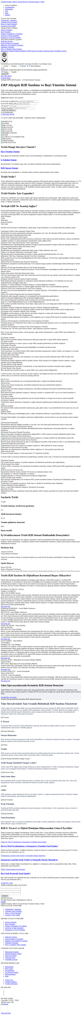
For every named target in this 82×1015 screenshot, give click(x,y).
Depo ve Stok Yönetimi (9, 24)
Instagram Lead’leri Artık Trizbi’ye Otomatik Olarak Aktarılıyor (29, 860)
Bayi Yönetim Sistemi (10, 152)
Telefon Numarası (7, 108)
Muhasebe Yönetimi (7, 51)
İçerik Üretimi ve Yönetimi (10, 43)
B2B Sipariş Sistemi (9, 168)
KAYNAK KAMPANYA (10, 101)
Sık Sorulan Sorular (11, 972)
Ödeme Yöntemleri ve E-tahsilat (11, 34)
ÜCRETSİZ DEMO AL (8, 110)
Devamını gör (5, 606)
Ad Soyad (5, 106)
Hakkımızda (9, 967)
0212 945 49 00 (6, 76)
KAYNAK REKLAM (8, 104)
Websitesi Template (7, 47)
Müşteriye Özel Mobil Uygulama (12, 45)
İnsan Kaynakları (37, 51)
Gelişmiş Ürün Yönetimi (9, 22)
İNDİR (3, 902)
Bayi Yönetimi (6, 32)
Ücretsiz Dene (5, 78)
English (8, 1013)
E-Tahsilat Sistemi (9, 160)
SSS (6, 11)
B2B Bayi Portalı (6, 41)
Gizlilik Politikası (11, 982)
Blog (6, 13)
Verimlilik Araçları (60, 51)
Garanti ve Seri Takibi (8, 26)
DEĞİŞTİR (5, 74)
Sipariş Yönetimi (6, 30)
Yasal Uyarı (9, 980)
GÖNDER (5, 896)
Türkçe (3, 1013)
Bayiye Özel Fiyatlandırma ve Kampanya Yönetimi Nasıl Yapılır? (29, 846)
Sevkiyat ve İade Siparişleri (10, 36)
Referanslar (9, 9)
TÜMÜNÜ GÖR (7, 883)
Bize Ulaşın (9, 969)
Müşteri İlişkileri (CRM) (23, 51)
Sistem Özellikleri (11, 5)
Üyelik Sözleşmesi (11, 984)
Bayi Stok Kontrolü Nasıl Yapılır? (16, 873)
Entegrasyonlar (49, 51)
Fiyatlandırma (9, 7)
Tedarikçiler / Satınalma (9, 20)
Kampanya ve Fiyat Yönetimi (11, 37)
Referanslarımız (10, 974)
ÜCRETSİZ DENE (7, 114)
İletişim (7, 15)
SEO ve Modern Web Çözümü (11, 49)
